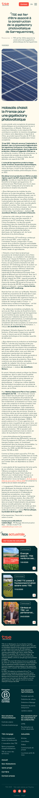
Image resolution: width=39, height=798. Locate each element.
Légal (23, 795)
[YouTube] (24, 791)
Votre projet (7, 768)
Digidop (31, 787)
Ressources (6, 38)
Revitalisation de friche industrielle (27, 728)
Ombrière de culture (28, 699)
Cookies (17, 795)
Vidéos (23, 744)
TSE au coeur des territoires (8, 752)
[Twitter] (14, 791)
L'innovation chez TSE (9, 743)
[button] (35, 4)
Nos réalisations (9, 764)
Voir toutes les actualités (13, 541)
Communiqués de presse (27, 749)
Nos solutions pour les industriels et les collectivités (29, 718)
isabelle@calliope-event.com (12, 527)
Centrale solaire (7, 722)
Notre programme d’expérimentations (8, 747)
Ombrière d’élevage (28, 702)
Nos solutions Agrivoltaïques (27, 691)
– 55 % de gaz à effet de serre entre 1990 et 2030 (19, 480)
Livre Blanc (25, 741)
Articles (24, 738)
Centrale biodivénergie (10, 725)
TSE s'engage (7, 734)
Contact (23, 4)
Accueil (5, 760)
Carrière (5, 772)
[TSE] (5, 4)
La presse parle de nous (27, 754)
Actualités (25, 734)
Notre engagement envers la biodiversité (9, 739)
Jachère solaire (26, 711)
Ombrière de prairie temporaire (28, 706)
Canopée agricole (27, 696)
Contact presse (8, 776)
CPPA (23, 724)
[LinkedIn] (19, 791)
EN (31, 4)
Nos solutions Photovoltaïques (9, 717)
